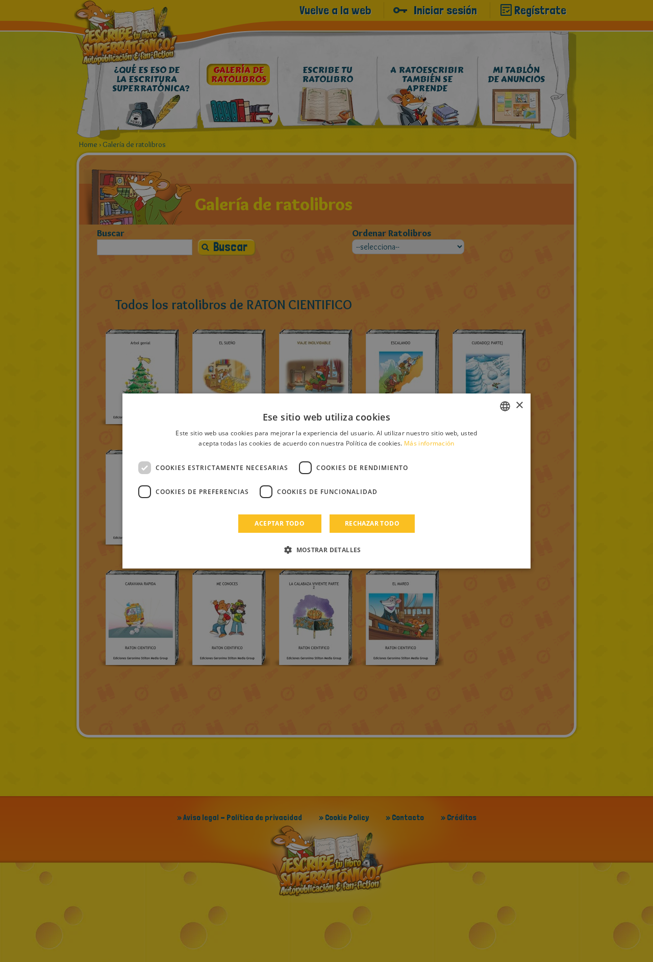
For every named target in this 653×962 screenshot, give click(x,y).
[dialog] (326, 481)
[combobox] (505, 406)
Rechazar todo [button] (372, 523)
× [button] (519, 405)
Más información (429, 443)
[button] (326, 550)
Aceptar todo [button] (280, 523)
